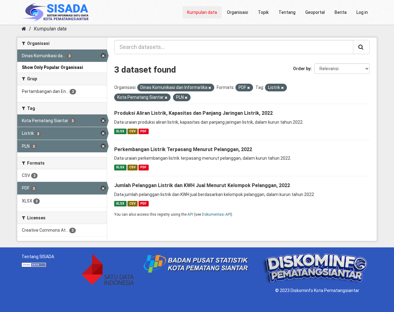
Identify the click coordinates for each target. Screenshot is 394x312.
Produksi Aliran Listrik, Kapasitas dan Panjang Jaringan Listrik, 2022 (193, 113)
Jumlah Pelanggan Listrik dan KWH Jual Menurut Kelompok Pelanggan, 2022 (202, 185)
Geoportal (315, 12)
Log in (362, 12)
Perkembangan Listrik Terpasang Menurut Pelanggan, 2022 (183, 149)
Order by (302, 68)
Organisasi (237, 12)
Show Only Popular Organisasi (52, 67)
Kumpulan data (202, 12)
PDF (143, 131)
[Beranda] (24, 29)
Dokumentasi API (216, 214)
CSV (132, 131)
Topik (263, 12)
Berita (341, 12)
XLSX (120, 131)
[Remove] (209, 88)
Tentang (287, 12)
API (190, 214)
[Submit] (361, 47)
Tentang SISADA (38, 256)
